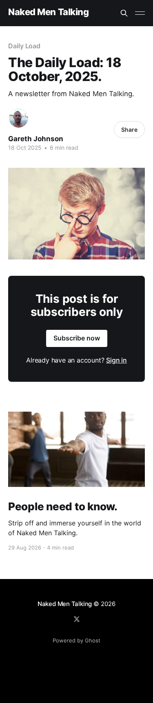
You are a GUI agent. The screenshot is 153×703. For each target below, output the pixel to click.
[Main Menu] (140, 13)
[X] (76, 619)
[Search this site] (124, 13)
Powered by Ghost (76, 640)
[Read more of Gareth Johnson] (18, 118)
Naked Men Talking (48, 12)
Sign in (116, 360)
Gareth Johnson (35, 139)
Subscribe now (76, 338)
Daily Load (24, 46)
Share (129, 129)
